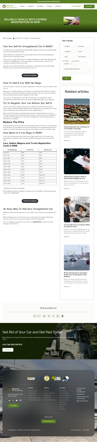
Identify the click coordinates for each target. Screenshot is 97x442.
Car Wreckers (32, 393)
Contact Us (58, 6)
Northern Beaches (64, 395)
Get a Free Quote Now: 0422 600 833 (48, 1)
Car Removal (32, 395)
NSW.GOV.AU (15, 193)
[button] (44, 316)
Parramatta (62, 402)
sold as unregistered (33, 99)
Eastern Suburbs (64, 397)
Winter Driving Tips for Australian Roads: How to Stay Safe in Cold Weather (75, 274)
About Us (46, 391)
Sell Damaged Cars (33, 397)
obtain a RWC (23, 108)
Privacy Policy (85, 430)
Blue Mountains (64, 400)
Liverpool (62, 409)
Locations (30, 6)
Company (49, 6)
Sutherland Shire (64, 393)
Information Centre (49, 400)
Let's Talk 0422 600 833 (12, 345)
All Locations (63, 391)
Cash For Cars (32, 391)
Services (22, 6)
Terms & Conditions (76, 430)
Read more (66, 140)
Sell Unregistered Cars (34, 400)
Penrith (61, 406)
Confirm (67, 78)
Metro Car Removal (10, 212)
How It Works (40, 6)
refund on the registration (12, 61)
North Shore (62, 404)
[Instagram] (20, 400)
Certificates (47, 395)
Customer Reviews (49, 393)
